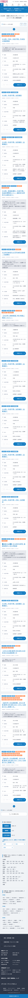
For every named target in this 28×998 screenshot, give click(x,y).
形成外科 (12, 911)
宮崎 (5, 847)
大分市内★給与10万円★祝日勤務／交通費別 (13, 253)
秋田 (16, 861)
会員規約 (18, 988)
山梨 (9, 867)
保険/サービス (4, 950)
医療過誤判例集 (4, 964)
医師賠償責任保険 (4, 952)
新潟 (14, 867)
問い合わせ (17, 1)
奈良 (19, 873)
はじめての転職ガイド (5, 960)
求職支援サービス (5, 968)
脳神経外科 (20, 909)
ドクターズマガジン (16, 962)
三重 (16, 871)
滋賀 (16, 873)
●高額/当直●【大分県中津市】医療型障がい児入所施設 (13, 545)
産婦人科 (10, 920)
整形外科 (14, 909)
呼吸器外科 (18, 911)
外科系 (3, 906)
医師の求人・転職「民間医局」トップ (10, 978)
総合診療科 (12, 901)
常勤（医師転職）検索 (9, 938)
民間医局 (4, 1)
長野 (12, 867)
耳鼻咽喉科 (15, 922)
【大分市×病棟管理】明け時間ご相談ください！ (13, 317)
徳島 (11, 878)
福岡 (5, 844)
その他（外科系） (6, 915)
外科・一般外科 (6, 909)
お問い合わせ (16, 990)
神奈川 (16, 863)
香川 (8, 878)
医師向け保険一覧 (16, 952)
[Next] (26, 9)
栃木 (23, 863)
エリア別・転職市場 (16, 960)
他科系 (3, 917)
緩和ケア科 (5, 928)
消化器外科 (5, 911)
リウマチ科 (5, 901)
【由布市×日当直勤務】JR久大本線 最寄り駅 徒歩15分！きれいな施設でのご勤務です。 (14, 705)
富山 (8, 869)
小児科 (4, 922)
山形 (19, 861)
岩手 (11, 861)
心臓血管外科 (6, 913)
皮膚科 (15, 920)
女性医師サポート (4, 972)
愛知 (8, 871)
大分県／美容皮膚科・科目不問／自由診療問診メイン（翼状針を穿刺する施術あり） (13, 193)
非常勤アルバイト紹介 (17, 970)
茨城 (20, 863)
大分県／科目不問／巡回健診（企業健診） (13, 143)
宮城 (14, 861)
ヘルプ (13, 1)
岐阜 (11, 871)
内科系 (3, 895)
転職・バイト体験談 (5, 962)
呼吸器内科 (11, 899)
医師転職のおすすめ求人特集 (6, 974)
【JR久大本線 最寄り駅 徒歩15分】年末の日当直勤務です (13, 652)
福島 (22, 861)
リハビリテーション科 (7, 926)
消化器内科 (14, 897)
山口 (19, 876)
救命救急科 (17, 926)
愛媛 (14, 878)
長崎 (14, 880)
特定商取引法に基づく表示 (7, 990)
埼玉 (14, 863)
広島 (8, 876)
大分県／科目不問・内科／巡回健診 (13, 501)
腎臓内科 (5, 903)
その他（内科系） (13, 903)
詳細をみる (19, 85)
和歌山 (22, 873)
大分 (19, 880)
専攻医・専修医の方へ (17, 972)
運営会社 (4, 988)
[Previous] (2, 9)
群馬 (4, 865)
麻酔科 (4, 920)
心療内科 (18, 899)
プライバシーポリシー (11, 988)
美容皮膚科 (12, 928)
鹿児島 (4, 882)
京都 (11, 873)
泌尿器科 (5, 924)
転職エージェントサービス (6, 970)
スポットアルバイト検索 (9, 946)
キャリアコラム (15, 964)
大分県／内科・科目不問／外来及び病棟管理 (13, 40)
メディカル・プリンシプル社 (8, 983)
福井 (14, 869)
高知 (16, 878)
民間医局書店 (15, 954)
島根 (16, 876)
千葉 (11, 863)
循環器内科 (21, 897)
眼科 (20, 920)
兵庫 (14, 873)
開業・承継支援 (4, 954)
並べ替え (21, 23)
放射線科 (11, 924)
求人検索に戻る (15, 814)
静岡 (14, 871)
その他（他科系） (21, 928)
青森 (8, 861)
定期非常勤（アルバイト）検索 (11, 942)
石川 (11, 869)
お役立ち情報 (4, 958)
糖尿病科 (19, 901)
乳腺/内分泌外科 (14, 913)
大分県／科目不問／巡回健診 (12, 95)
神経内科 (5, 899)
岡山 (11, 876)
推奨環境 (23, 988)
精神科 (9, 922)
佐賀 (11, 880)
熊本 (17, 844)
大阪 (8, 873)
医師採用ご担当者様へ (23, 1)
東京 (8, 863)
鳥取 (14, 876)
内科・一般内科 (6, 897)
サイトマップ (22, 990)
